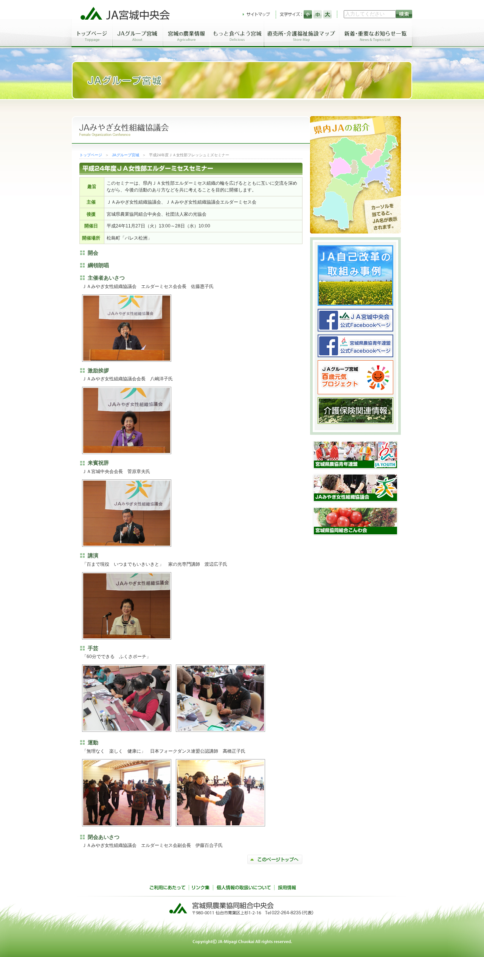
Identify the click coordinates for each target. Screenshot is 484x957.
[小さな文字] (308, 14)
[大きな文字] (327, 14)
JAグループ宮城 (125, 155)
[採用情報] (287, 888)
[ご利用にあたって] (167, 888)
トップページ (90, 155)
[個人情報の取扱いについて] (243, 888)
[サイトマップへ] (256, 14)
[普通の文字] (317, 14)
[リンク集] (201, 888)
